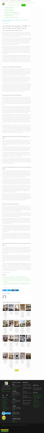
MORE (17, 370)
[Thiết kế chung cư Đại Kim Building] (16, 338)
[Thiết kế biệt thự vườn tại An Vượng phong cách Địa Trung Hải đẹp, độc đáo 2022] (11, 356)
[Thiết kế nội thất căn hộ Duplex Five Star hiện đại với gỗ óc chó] (28, 323)
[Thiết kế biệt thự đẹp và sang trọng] (5, 338)
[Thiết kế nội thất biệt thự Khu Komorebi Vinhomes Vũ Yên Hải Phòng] (22, 307)
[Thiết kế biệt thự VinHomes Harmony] (11, 323)
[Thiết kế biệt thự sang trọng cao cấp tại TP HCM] (22, 338)
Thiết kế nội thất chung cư (38, 394)
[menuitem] (10, 3)
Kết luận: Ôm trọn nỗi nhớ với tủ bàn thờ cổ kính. (12, 17)
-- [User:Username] (5, 23)
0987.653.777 (9, 391)
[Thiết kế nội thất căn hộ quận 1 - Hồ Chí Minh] (16, 307)
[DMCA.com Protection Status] (4, 417)
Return (20, 287)
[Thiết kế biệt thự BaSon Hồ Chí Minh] (16, 356)
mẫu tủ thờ (5, 287)
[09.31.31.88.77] (5, 431)
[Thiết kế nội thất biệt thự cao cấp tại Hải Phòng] (28, 338)
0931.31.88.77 (14, 410)
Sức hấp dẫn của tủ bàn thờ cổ (9, 7)
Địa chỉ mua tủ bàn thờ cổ (9, 15)
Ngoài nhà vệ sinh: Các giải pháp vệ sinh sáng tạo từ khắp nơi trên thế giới (14, 276)
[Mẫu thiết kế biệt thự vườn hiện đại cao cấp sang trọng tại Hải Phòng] (22, 323)
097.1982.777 (4, 391)
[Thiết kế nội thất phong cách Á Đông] (5, 356)
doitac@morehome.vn (36, 390)
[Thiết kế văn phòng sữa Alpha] (11, 307)
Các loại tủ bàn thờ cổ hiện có (9, 10)
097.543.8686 (14, 416)
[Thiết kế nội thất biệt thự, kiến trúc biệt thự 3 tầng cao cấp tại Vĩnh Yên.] (5, 323)
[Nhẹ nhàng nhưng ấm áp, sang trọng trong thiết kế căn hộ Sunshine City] (5, 307)
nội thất (8, 287)
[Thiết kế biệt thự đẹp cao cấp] (22, 356)
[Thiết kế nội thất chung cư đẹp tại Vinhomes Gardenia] (28, 307)
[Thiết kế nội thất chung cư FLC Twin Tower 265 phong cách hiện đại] (16, 323)
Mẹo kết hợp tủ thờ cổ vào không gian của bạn (12, 12)
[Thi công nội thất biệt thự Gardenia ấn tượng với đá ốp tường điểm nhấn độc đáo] (28, 356)
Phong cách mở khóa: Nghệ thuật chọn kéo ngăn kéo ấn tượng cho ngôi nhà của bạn (16, 282)
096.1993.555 (14, 397)
